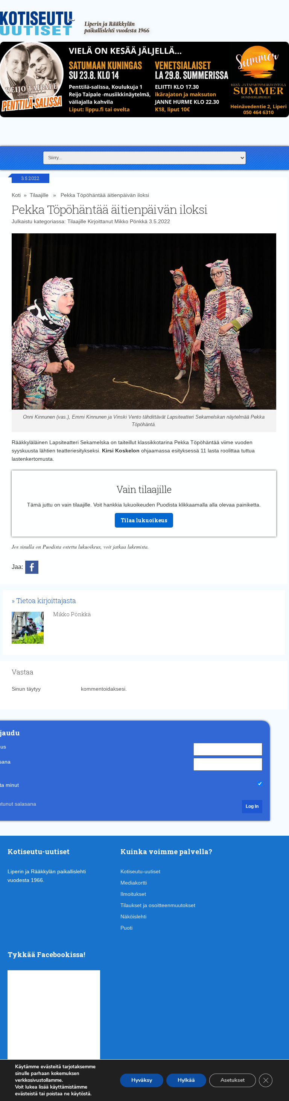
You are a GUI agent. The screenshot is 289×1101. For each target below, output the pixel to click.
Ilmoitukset (133, 894)
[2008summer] (144, 119)
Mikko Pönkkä (131, 221)
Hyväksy (141, 1080)
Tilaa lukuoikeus (144, 520)
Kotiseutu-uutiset (140, 871)
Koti (16, 195)
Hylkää (186, 1080)
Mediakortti (133, 883)
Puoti (126, 928)
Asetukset (233, 1080)
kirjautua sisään (60, 689)
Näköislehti (133, 916)
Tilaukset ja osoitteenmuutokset (157, 905)
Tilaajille (39, 195)
